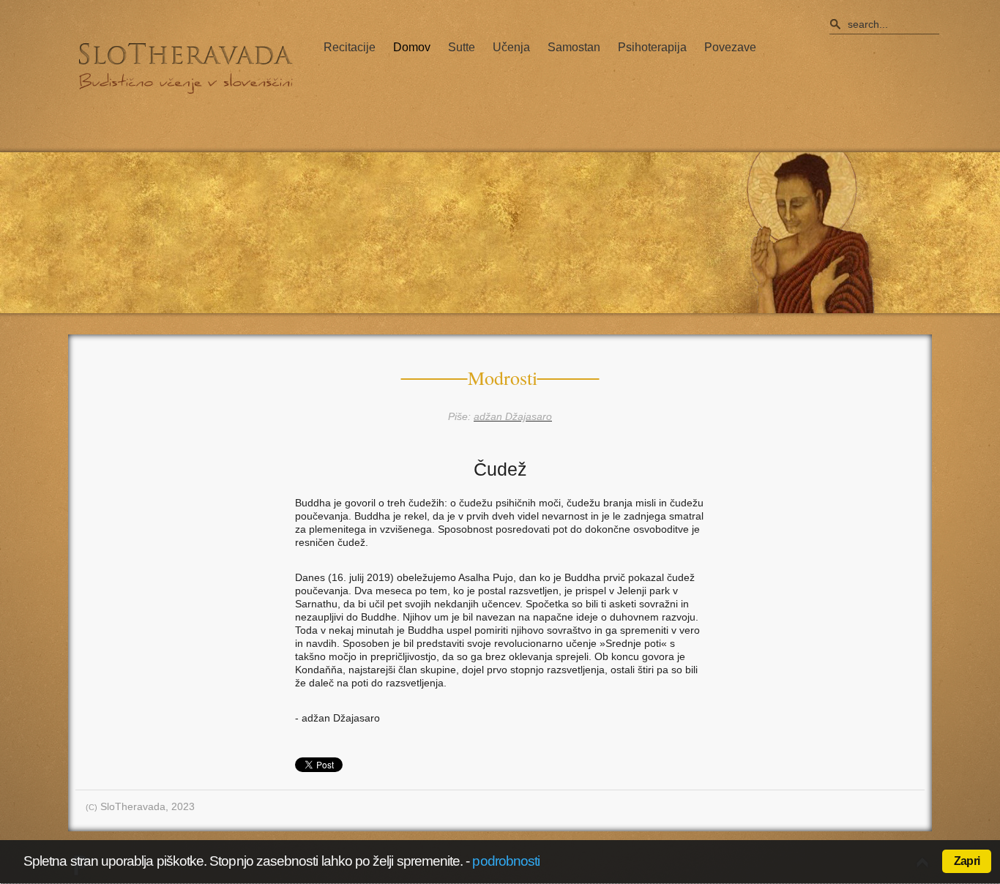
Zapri (967, 861)
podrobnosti (506, 861)
